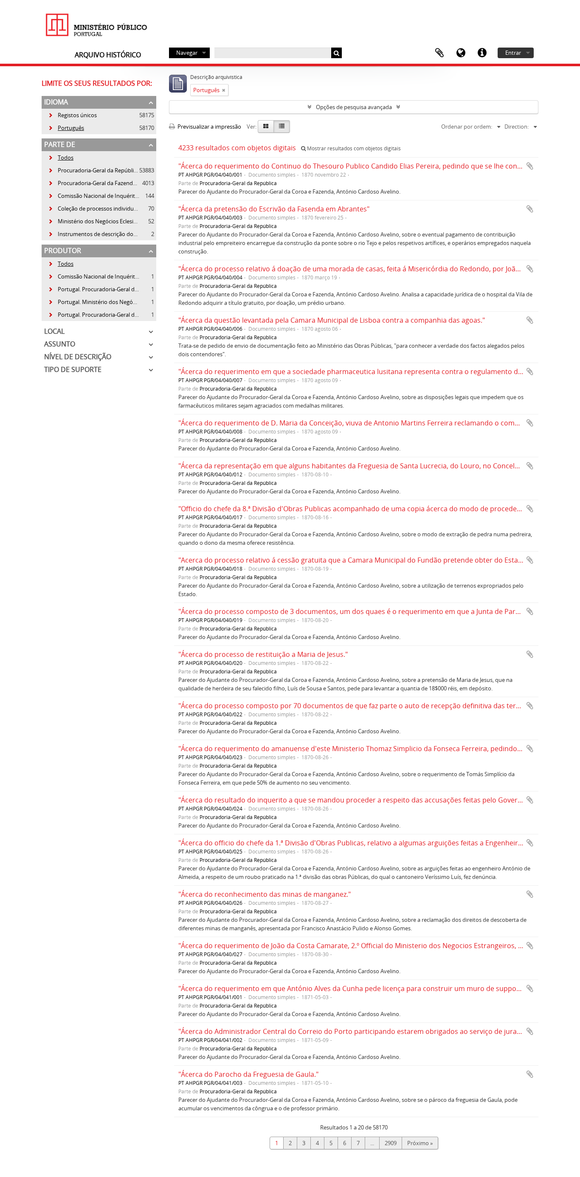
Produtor (62, 250)
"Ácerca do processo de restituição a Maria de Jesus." (263, 654)
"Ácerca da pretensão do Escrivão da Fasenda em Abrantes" (273, 209)
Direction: (516, 126)
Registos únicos (72, 115)
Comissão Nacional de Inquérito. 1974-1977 (107, 276)
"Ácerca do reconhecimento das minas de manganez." (264, 894)
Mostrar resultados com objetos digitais (353, 148)
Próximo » (420, 1143)
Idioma (460, 53)
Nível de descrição (77, 356)
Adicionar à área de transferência (530, 166)
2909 (391, 1143)
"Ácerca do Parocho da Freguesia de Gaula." (248, 1074)
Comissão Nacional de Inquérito (93, 196)
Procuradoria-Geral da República (93, 170)
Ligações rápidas (482, 53)
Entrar (513, 52)
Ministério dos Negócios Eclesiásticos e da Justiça (114, 221)
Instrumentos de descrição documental (102, 234)
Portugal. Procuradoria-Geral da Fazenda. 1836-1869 (118, 289)
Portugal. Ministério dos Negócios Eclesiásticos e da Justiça (126, 302)
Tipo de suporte (72, 369)
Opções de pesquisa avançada (354, 107)
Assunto (59, 344)
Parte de (59, 144)
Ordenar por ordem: (466, 126)
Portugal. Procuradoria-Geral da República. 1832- (114, 314)
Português (66, 128)
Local (54, 331)
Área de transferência (439, 53)
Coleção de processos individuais (94, 208)
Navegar (186, 52)
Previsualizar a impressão (208, 126)
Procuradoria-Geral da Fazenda (92, 183)
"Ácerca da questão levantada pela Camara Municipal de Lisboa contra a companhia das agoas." (331, 320)
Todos (65, 157)
